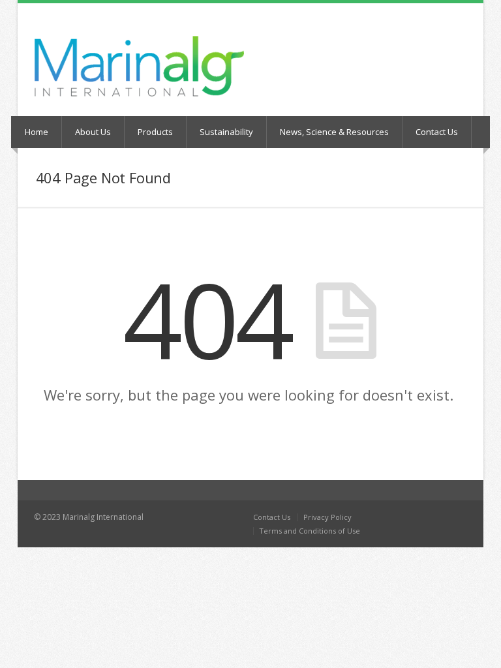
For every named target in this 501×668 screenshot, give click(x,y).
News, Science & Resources (334, 132)
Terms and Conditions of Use (309, 531)
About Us (93, 132)
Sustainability (226, 132)
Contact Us (437, 132)
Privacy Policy (327, 517)
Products (155, 132)
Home (36, 132)
